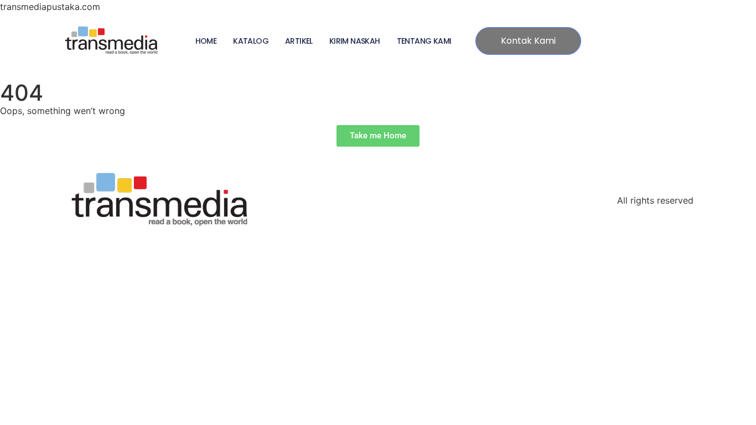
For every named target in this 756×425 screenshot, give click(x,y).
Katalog (250, 40)
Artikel (299, 40)
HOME (206, 40)
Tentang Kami (424, 40)
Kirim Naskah (354, 40)
